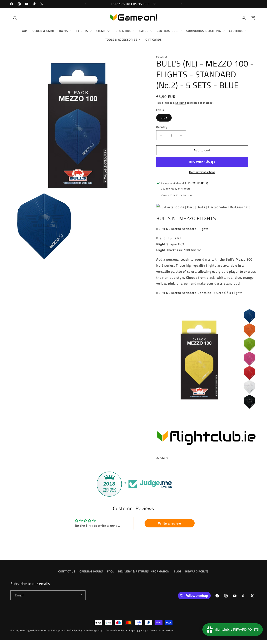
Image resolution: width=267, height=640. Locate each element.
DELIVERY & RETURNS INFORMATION (143, 571)
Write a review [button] (169, 523)
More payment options (202, 172)
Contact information (161, 630)
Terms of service (115, 630)
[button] (15, 18)
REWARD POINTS (197, 571)
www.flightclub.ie (30, 630)
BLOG (177, 571)
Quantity (161, 127)
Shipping (180, 103)
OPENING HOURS (91, 571)
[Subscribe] (80, 595)
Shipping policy (137, 630)
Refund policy (74, 630)
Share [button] (164, 458)
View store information (176, 195)
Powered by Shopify (51, 630)
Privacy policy (94, 630)
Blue (164, 117)
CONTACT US (66, 571)
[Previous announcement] (85, 4)
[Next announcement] (181, 4)
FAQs (110, 571)
